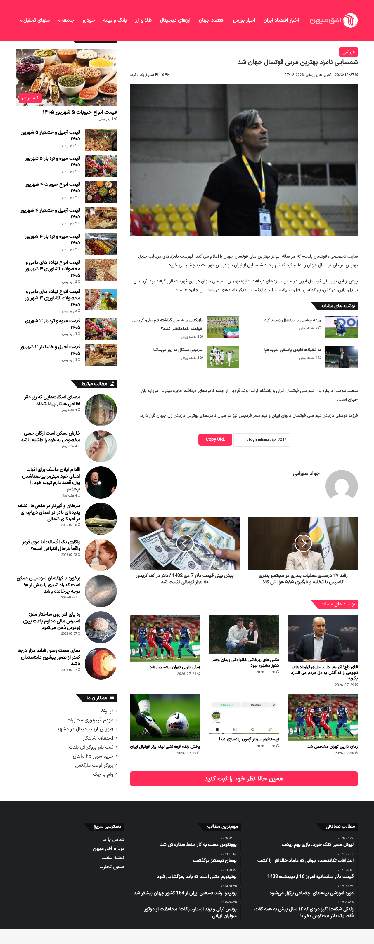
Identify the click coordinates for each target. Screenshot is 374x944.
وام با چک (103, 774)
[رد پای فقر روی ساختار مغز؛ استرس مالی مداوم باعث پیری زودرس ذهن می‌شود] (101, 627)
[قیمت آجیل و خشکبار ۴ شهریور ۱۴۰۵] (101, 218)
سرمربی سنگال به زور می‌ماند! (178, 350)
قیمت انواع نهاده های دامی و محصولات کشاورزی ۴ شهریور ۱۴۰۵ (52, 269)
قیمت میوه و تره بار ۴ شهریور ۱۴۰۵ (52, 240)
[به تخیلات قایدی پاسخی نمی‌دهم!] (341, 357)
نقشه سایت (112, 857)
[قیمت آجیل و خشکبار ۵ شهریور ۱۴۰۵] (101, 140)
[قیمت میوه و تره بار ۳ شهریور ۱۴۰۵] (101, 329)
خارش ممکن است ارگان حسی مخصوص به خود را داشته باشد (50, 436)
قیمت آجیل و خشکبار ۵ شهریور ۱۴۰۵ (50, 136)
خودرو (89, 20)
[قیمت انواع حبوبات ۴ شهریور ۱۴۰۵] (101, 192)
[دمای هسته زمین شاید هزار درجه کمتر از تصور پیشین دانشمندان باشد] (101, 664)
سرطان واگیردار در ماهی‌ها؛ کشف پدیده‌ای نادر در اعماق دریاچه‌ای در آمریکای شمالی (49, 512)
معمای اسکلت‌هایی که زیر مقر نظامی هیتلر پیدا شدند (52, 400)
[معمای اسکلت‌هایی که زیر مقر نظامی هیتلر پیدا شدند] (101, 410)
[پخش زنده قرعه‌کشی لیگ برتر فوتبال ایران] (165, 717)
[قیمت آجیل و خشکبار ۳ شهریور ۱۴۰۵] (101, 355)
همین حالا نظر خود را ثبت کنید (244, 778)
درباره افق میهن (108, 848)
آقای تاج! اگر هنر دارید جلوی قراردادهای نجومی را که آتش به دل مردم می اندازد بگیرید (324, 672)
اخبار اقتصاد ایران (281, 20)
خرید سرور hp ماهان (93, 756)
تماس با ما (113, 839)
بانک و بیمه (115, 20)
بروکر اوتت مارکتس (94, 765)
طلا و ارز (143, 20)
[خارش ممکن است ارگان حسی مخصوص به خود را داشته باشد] (101, 446)
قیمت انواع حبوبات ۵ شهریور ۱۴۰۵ (80, 112)
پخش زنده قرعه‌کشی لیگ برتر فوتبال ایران (165, 747)
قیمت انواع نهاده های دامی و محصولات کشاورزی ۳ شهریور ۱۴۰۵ (52, 298)
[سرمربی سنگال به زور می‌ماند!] (223, 357)
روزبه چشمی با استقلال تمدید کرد (292, 320)
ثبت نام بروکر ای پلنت (91, 747)
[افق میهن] (333, 20)
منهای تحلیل (36, 20)
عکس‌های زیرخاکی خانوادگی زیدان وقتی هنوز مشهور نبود (245, 663)
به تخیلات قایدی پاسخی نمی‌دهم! (292, 350)
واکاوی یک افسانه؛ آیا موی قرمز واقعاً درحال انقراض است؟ (51, 545)
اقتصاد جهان (212, 20)
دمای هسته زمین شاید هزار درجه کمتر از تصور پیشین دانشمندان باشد (49, 657)
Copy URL (215, 439)
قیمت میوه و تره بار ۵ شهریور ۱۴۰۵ (52, 162)
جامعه (67, 20)
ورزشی (348, 51)
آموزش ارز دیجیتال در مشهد (85, 729)
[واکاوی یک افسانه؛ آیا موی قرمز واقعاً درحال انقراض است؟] (101, 555)
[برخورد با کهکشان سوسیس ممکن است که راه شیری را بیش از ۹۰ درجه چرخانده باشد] (101, 591)
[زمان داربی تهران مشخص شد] (165, 638)
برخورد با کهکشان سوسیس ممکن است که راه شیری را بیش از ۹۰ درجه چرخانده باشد (48, 585)
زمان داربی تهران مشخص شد (175, 667)
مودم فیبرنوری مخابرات (90, 720)
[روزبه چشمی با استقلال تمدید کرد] (341, 327)
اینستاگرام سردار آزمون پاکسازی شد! (249, 739)
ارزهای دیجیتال (175, 20)
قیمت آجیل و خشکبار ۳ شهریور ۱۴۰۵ (50, 350)
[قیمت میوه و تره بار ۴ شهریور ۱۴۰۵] (101, 244)
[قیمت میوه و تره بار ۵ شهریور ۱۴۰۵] (101, 166)
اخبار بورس (244, 20)
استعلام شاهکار (98, 738)
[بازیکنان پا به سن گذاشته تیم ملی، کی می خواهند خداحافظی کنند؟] (223, 327)
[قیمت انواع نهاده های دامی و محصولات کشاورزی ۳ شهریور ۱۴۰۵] (101, 299)
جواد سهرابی (306, 474)
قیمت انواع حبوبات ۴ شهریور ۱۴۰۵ (52, 188)
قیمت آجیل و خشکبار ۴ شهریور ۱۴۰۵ (50, 214)
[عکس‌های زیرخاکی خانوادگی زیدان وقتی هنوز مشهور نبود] (244, 634)
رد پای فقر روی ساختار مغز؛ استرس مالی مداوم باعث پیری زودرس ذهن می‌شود (51, 621)
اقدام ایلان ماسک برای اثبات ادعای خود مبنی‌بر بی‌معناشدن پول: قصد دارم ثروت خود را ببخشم (51, 479)
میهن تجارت (111, 866)
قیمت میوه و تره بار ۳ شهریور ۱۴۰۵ (52, 324)
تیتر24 (106, 711)
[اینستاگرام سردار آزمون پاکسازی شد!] (244, 714)
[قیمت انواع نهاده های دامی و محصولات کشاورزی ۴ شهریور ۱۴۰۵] (101, 270)
